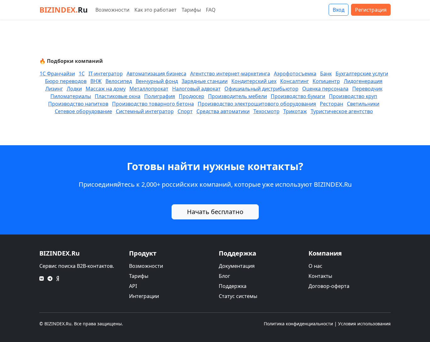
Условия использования (364, 324)
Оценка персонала (325, 88)
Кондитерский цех (253, 81)
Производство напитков (78, 103)
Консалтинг (294, 81)
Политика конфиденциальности (298, 324)
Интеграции (144, 296)
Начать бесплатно (215, 211)
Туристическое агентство (342, 111)
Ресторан (331, 103)
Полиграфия (159, 96)
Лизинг (54, 88)
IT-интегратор (105, 73)
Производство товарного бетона (153, 103)
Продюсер (191, 96)
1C (82, 73)
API (133, 286)
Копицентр (326, 81)
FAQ (211, 9)
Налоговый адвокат (196, 88)
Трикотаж (295, 111)
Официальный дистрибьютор (261, 88)
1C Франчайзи (57, 73)
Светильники (363, 103)
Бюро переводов (66, 81)
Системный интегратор (145, 111)
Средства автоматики (223, 111)
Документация (237, 265)
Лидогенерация (363, 81)
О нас (315, 265)
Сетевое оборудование (83, 111)
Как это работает (155, 9)
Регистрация (371, 9)
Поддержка (232, 286)
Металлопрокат (148, 88)
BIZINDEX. (63, 9)
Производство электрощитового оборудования (257, 103)
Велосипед (118, 81)
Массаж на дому (106, 88)
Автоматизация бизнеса (156, 73)
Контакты (320, 276)
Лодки (74, 88)
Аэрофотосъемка (295, 73)
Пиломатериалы (70, 96)
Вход (338, 9)
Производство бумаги (298, 96)
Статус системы (238, 296)
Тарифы (191, 9)
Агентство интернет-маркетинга (230, 73)
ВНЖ (96, 81)
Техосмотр (266, 111)
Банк (326, 73)
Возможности (112, 9)
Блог (224, 276)
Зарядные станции (205, 81)
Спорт (185, 111)
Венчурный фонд (157, 81)
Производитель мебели (237, 96)
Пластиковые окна (117, 96)
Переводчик (367, 88)
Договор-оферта (328, 286)
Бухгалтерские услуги (362, 73)
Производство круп (353, 96)
